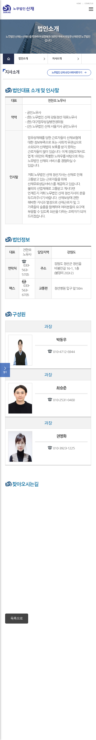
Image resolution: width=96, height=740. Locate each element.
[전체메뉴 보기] (91, 8)
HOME (79, 3)
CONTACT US (88, 3)
